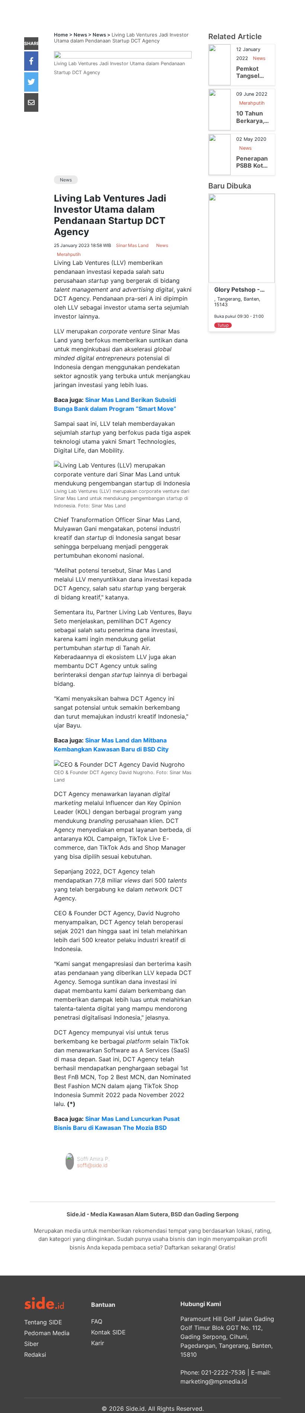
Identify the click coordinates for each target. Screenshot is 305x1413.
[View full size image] (123, 54)
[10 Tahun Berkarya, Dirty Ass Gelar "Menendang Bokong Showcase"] (220, 109)
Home (61, 35)
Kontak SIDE (108, 1332)
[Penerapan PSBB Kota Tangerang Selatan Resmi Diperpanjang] (220, 154)
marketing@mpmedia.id (213, 1381)
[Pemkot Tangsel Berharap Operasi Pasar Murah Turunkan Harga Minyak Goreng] (220, 64)
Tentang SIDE (43, 1322)
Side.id (135, 1408)
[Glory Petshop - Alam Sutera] (241, 237)
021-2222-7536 (223, 1372)
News (80, 35)
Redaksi (35, 1354)
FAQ (96, 1321)
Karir (97, 1343)
